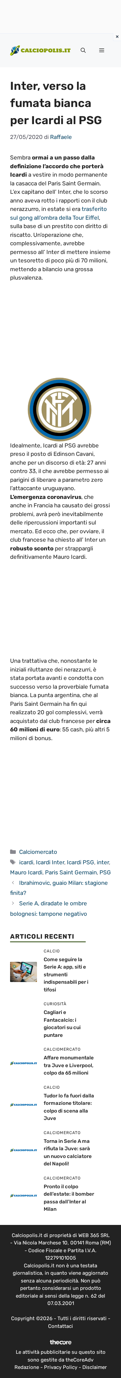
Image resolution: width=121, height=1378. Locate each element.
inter (103, 862)
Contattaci (60, 1326)
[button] (83, 50)
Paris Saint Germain (71, 872)
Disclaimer (94, 1367)
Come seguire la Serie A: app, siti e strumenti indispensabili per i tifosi (66, 974)
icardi (26, 862)
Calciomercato (38, 851)
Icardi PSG (80, 862)
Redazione (26, 1367)
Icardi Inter (50, 862)
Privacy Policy (60, 1367)
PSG (105, 872)
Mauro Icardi (26, 872)
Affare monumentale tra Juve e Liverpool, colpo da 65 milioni (69, 1065)
